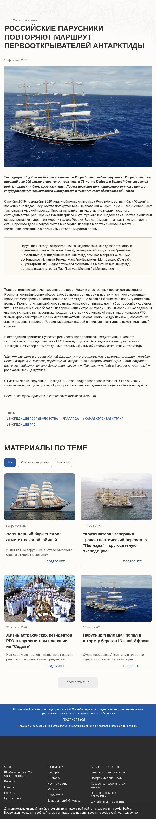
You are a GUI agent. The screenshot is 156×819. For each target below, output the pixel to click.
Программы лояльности (107, 778)
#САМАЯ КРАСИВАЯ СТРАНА (103, 418)
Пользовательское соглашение (103, 794)
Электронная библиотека (64, 800)
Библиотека (55, 795)
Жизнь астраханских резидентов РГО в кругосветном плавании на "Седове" (39, 641)
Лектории (54, 772)
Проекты (9, 792)
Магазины (54, 789)
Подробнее (55, 561)
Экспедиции (55, 766)
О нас (8, 766)
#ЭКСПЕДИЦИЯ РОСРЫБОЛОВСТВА (32, 418)
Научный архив (57, 783)
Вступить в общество (105, 766)
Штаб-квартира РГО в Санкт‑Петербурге (18, 774)
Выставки (54, 778)
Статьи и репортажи (25, 20)
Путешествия (12, 798)
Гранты (9, 787)
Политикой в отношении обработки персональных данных (103, 726)
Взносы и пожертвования (108, 772)
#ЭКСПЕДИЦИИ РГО (21, 424)
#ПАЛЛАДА (70, 418)
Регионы (9, 781)
